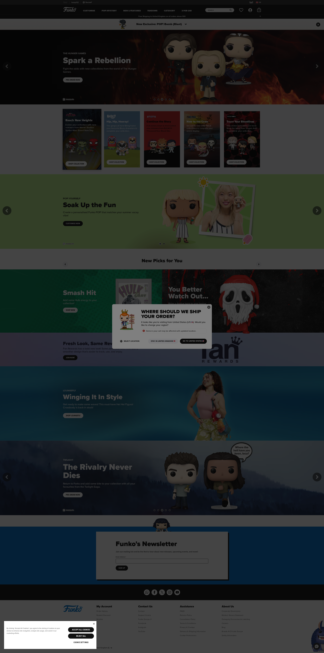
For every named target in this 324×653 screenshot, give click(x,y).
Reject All (81, 636)
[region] (50, 635)
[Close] (94, 624)
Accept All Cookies (81, 629)
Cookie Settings (81, 642)
